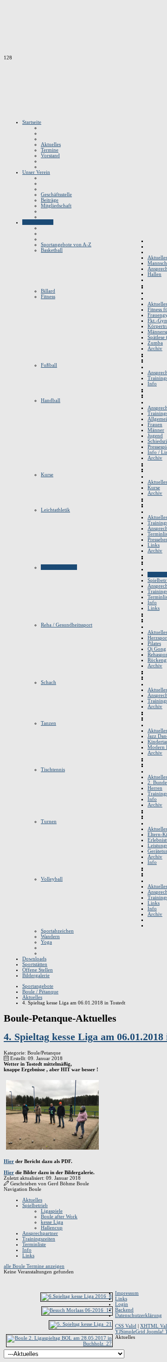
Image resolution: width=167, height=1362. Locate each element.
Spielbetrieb (35, 1205)
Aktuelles (32, 1199)
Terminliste (34, 1244)
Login (121, 1304)
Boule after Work (59, 1216)
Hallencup (52, 1227)
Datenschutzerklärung (138, 1315)
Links (28, 1255)
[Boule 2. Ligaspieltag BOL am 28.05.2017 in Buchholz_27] (59, 1343)
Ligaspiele (52, 1211)
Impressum (127, 1293)
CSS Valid (125, 1326)
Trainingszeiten (38, 1238)
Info (27, 1250)
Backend (124, 1309)
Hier (9, 1161)
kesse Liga (52, 1222)
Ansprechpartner (40, 1233)
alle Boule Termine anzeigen (34, 1266)
